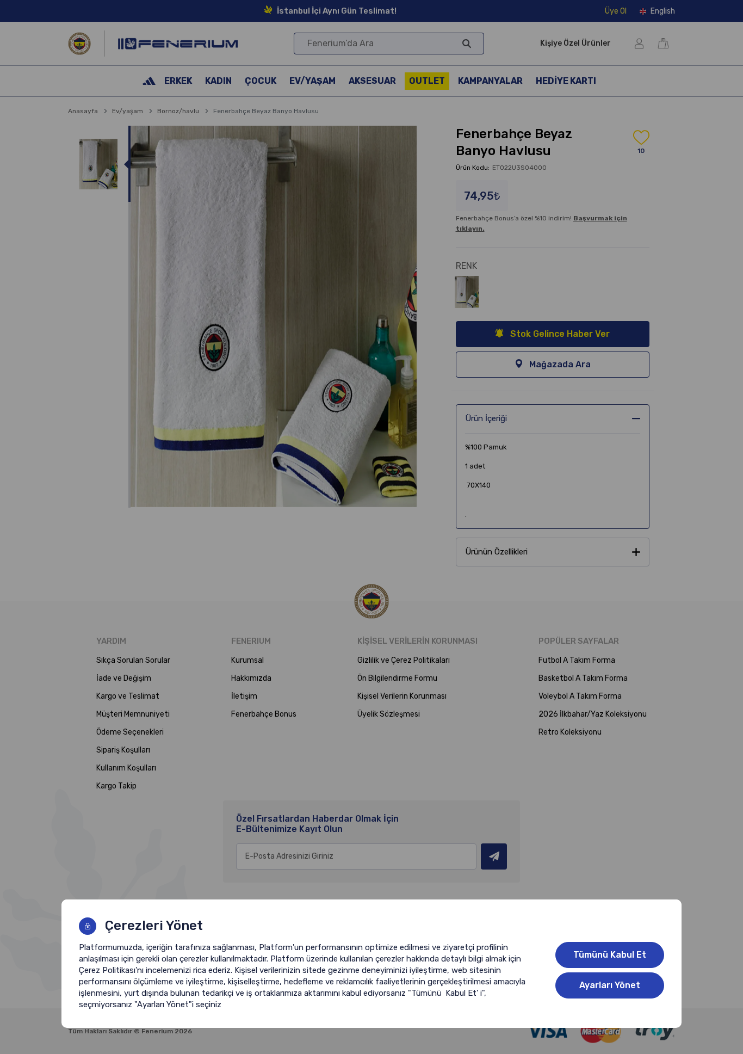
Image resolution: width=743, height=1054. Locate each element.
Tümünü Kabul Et (609, 955)
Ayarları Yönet (609, 985)
